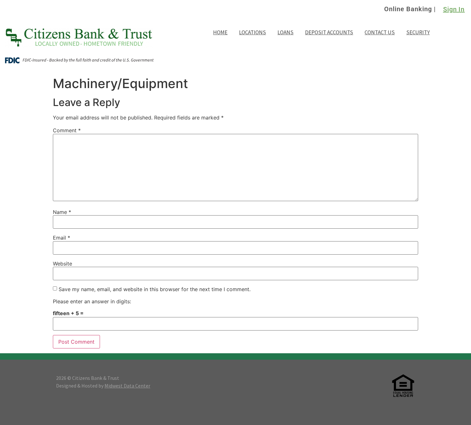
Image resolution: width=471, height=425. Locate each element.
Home (220, 32)
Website (62, 263)
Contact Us (380, 32)
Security (418, 32)
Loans (285, 32)
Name (62, 212)
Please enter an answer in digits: (92, 301)
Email (61, 237)
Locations (252, 32)
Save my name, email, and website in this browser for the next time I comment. (155, 289)
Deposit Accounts (329, 32)
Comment (67, 130)
